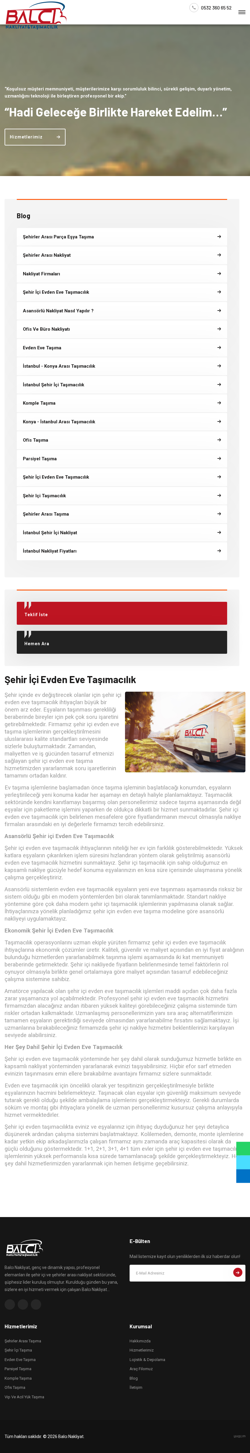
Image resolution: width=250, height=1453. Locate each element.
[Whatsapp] (243, 1149)
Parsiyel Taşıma (18, 1369)
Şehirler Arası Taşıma (23, 1341)
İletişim (136, 1387)
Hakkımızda (140, 1341)
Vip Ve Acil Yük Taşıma (24, 1397)
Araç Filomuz (141, 1369)
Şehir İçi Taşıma (18, 1350)
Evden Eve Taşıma (20, 1359)
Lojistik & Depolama (147, 1359)
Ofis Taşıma (15, 1387)
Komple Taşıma (18, 1378)
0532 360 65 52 (216, 7)
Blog (134, 1378)
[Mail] (243, 1176)
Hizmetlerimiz (142, 1350)
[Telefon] (243, 1162)
